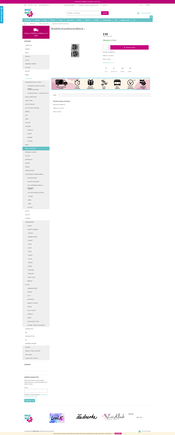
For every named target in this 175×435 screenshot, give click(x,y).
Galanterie (28, 79)
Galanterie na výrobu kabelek (34, 174)
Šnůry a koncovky (30, 148)
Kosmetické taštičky (31, 358)
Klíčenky (27, 347)
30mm (29, 204)
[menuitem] (27, 20)
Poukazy (27, 56)
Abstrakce (30, 299)
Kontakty (105, 5)
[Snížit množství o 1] (109, 48)
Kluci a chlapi (31, 310)
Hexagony (31, 270)
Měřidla (27, 112)
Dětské (29, 307)
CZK (140, 5)
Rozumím (118, 433)
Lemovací (30, 130)
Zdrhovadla (28, 159)
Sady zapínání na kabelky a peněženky (35, 185)
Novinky (27, 49)
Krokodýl (31, 274)
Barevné (29, 137)
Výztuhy (27, 156)
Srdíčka (30, 263)
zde (113, 433)
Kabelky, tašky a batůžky (32, 351)
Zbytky (27, 211)
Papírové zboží (29, 171)
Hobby (29, 318)
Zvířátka (30, 314)
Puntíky (30, 240)
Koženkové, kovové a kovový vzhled (36, 86)
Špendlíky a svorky (31, 152)
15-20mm (30, 196)
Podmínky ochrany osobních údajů (88, 5)
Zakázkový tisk (30, 336)
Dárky (27, 53)
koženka (27, 218)
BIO (26, 332)
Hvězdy (30, 266)
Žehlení (27, 167)
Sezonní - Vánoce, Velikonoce (36, 325)
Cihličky (30, 255)
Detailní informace (108, 63)
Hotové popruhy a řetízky (36, 193)
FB (26, 340)
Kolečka (30, 233)
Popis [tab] (54, 95)
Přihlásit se (30, 400)
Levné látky (28, 45)
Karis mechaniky (32, 178)
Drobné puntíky (32, 237)
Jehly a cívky (29, 101)
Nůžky (27, 119)
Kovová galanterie (33, 182)
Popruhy (30, 189)
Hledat (105, 13)
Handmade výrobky (30, 344)
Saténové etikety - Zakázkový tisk (38, 93)
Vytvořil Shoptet (146, 431)
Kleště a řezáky (30, 104)
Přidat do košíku (130, 47)
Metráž (27, 71)
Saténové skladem (33, 90)
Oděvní (29, 134)
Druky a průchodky (31, 97)
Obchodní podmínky (69, 5)
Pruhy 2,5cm (31, 277)
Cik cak (30, 259)
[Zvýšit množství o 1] (109, 46)
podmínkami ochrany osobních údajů (35, 395)
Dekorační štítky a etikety (33, 82)
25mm (29, 200)
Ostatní (27, 67)
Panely (27, 75)
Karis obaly (28, 355)
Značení (27, 163)
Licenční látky (29, 329)
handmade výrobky (30, 64)
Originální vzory (32, 288)
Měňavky (30, 281)
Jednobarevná (29, 222)
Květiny (29, 292)
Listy (28, 296)
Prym (26, 145)
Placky (27, 60)
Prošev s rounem (32, 229)
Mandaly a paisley (32, 303)
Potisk (27, 285)
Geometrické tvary (33, 321)
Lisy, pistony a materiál (32, 108)
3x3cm (30, 248)
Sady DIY (27, 215)
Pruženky (28, 126)
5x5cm (30, 252)
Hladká (29, 226)
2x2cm (30, 244)
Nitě (26, 115)
